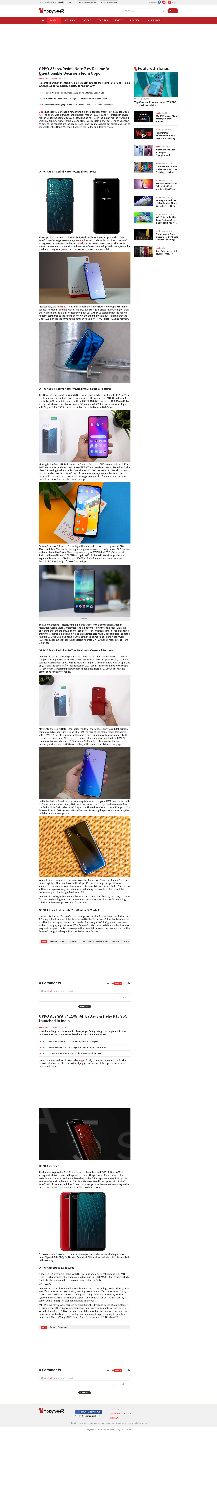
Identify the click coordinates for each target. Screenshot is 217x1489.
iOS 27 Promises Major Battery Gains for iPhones (167, 119)
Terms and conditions (121, 1414)
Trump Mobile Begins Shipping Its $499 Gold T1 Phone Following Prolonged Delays (167, 237)
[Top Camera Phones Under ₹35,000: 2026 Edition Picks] (156, 84)
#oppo (53, 1327)
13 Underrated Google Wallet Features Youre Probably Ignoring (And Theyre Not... (166, 169)
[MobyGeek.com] (51, 11)
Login (174, 2)
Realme (61, 307)
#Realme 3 (72, 941)
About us (114, 1409)
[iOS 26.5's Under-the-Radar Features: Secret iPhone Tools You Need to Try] (143, 217)
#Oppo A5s (115, 941)
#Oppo (62, 941)
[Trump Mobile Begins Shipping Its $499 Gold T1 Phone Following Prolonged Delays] (143, 234)
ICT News (70, 20)
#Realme (53, 941)
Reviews (134, 20)
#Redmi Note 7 (102, 941)
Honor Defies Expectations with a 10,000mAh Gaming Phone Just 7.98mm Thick (165, 136)
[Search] (163, 11)
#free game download (87, 2)
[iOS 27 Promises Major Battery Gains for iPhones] (143, 116)
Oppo (42, 112)
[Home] (43, 20)
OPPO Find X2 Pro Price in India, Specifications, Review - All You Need (71, 1053)
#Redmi (91, 941)
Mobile (54, 20)
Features (103, 20)
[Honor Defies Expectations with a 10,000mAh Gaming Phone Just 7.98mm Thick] (143, 133)
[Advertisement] (84, 46)
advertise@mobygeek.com (61, 2)
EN (170, 10)
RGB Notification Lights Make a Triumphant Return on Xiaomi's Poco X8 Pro (74, 99)
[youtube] (164, 2)
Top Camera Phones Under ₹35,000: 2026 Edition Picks (155, 104)
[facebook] (88, 1413)
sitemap (114, 1418)
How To (119, 20)
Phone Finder (153, 20)
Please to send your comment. (57, 991)
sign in (50, 991)
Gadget (86, 20)
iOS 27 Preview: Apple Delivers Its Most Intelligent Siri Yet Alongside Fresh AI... (166, 186)
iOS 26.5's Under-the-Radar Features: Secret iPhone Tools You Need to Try (167, 220)
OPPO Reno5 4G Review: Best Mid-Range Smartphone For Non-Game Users (74, 1047)
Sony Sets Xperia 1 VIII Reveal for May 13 (166, 252)
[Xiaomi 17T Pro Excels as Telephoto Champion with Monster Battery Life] (143, 150)
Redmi (81, 240)
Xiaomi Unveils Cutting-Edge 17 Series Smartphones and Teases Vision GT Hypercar (77, 104)
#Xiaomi (81, 941)
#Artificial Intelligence (109, 2)
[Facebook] (159, 2)
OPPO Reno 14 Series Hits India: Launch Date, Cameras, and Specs (70, 1041)
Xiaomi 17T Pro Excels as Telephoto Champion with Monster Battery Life (73, 93)
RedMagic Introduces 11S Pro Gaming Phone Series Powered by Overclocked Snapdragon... (166, 203)
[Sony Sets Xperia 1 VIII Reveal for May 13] (143, 251)
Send (122, 998)
